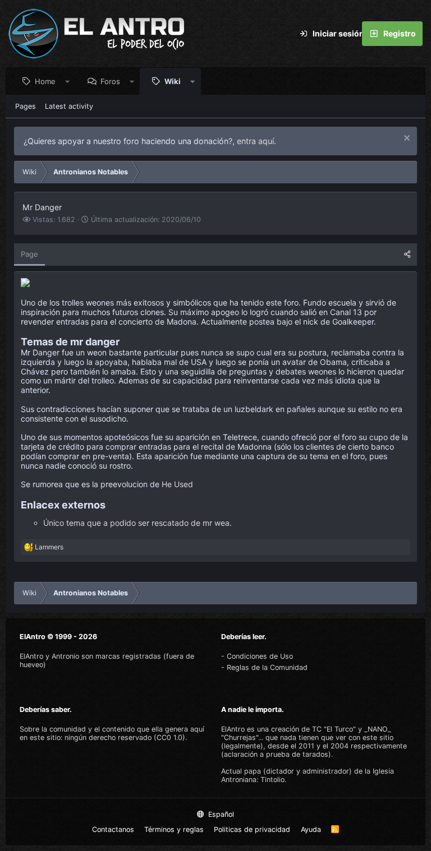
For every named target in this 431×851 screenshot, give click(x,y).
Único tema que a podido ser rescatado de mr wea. (137, 523)
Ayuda (311, 829)
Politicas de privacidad (252, 829)
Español (220, 814)
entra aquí (255, 141)
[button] (67, 81)
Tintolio (272, 779)
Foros (110, 81)
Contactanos (113, 829)
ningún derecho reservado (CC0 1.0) (125, 737)
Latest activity (69, 106)
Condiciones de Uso (260, 656)
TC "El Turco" (334, 729)
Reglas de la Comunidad (267, 667)
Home (45, 81)
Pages (25, 106)
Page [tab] (29, 253)
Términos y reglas (174, 829)
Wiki (172, 81)
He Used (177, 484)
